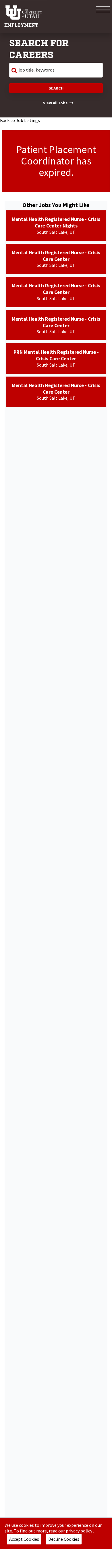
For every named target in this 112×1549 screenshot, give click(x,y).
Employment (21, 26)
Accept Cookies (24, 1539)
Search (56, 88)
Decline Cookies (63, 1539)
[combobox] (56, 70)
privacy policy (79, 1531)
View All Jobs (55, 102)
